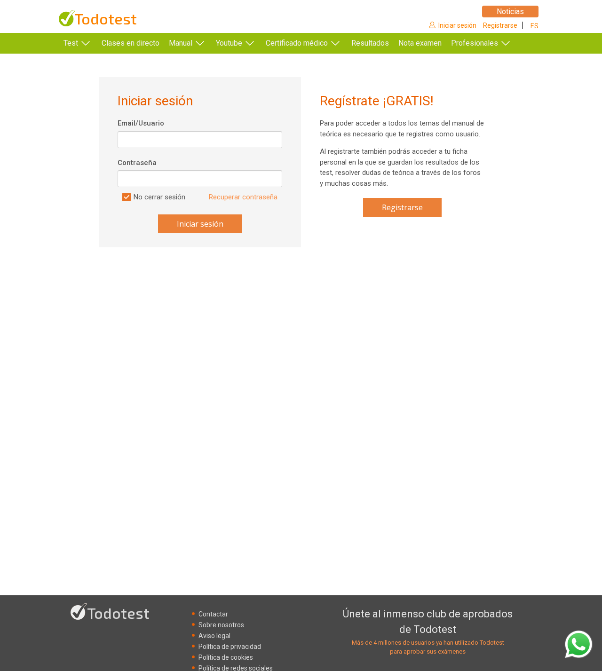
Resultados (370, 43)
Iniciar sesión (457, 25)
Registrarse (500, 25)
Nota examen (420, 43)
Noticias (510, 11)
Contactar (213, 614)
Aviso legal (214, 635)
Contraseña (137, 162)
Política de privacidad (229, 646)
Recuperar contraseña (243, 197)
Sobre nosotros (221, 625)
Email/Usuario (141, 123)
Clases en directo (130, 43)
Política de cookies (225, 657)
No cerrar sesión (159, 197)
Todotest (105, 18)
